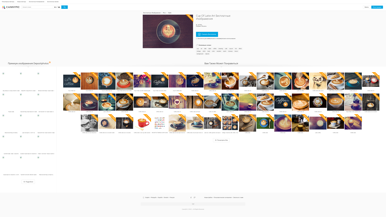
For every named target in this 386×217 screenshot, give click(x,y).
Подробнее (29, 182)
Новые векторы (21, 1)
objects (207, 54)
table (209, 48)
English (147, 197)
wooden (219, 51)
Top (193, 204)
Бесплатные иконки (53, 1)
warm (224, 51)
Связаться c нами (238, 197)
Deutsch (166, 197)
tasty (208, 51)
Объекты (203, 26)
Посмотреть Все (222, 140)
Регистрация (377, 7)
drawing (221, 48)
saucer (231, 48)
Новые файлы (208, 197)
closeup (230, 51)
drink (204, 51)
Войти (367, 7)
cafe (226, 48)
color (213, 51)
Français (172, 197)
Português (154, 197)
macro (236, 51)
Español (160, 197)
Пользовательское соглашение (223, 197)
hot (236, 48)
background (200, 54)
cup (198, 48)
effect (240, 48)
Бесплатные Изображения (36, 1)
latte (205, 48)
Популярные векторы (8, 1)
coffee (215, 48)
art (201, 48)
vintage (199, 51)
